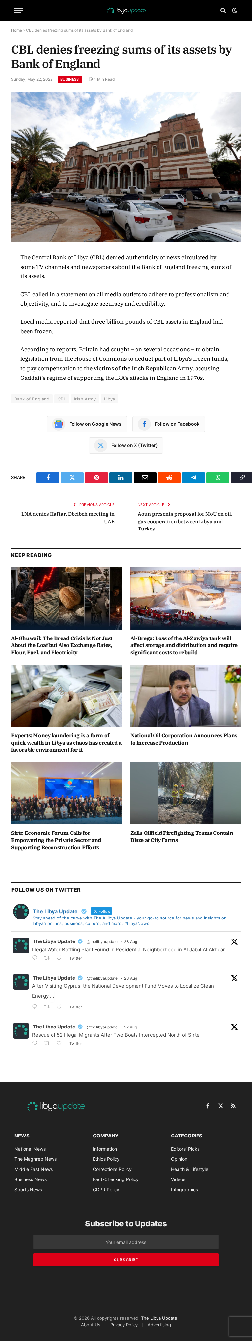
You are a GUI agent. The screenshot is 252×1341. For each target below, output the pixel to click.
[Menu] (18, 10)
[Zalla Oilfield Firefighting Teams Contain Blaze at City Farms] (185, 793)
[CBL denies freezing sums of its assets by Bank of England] (126, 167)
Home (16, 30)
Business (69, 79)
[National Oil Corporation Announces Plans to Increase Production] (185, 696)
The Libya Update (54, 941)
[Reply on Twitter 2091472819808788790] (36, 1007)
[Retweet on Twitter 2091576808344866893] (48, 958)
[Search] (223, 10)
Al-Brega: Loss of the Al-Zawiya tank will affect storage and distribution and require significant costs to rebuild (184, 645)
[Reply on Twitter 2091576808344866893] (36, 958)
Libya (109, 398)
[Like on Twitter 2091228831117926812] (61, 1043)
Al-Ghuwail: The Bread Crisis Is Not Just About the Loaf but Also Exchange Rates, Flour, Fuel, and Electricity (61, 645)
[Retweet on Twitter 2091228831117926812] (48, 1043)
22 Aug (130, 1027)
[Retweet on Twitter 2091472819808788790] (48, 1007)
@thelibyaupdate (102, 941)
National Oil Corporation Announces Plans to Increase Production (183, 739)
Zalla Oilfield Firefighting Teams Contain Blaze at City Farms (181, 836)
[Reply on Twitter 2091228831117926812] (36, 1043)
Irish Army (85, 398)
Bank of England (32, 398)
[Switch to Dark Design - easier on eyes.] (234, 10)
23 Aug (130, 941)
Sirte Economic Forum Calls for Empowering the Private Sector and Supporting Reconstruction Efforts (56, 840)
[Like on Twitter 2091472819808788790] (61, 1007)
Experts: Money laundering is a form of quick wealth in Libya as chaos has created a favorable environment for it (66, 742)
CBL (62, 398)
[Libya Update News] (126, 10)
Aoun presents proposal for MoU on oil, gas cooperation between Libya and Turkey (185, 521)
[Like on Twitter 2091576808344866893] (61, 958)
